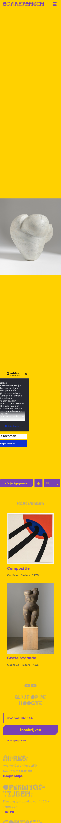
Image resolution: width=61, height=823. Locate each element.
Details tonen (12, 426)
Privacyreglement (17, 740)
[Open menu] (56, 3)
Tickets (8, 812)
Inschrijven (30, 729)
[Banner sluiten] (26, 374)
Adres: (15, 758)
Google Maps (13, 776)
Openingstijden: (24, 790)
